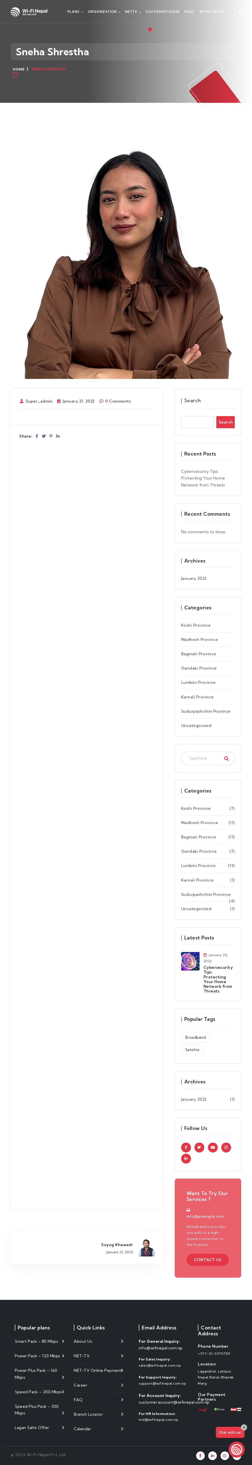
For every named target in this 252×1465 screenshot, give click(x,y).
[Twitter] (44, 436)
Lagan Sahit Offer (32, 1427)
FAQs (189, 12)
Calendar (82, 1428)
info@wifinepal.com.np (161, 1347)
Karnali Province (197, 696)
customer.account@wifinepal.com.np (174, 1402)
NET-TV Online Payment (98, 1370)
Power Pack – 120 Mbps (37, 1355)
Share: (25, 436)
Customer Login (162, 12)
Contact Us (207, 1259)
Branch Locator (88, 1414)
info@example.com (205, 1216)
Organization (102, 12)
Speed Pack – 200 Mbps (38, 1391)
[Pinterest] (51, 436)
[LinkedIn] (58, 436)
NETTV (131, 12)
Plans (73, 12)
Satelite (192, 1049)
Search (192, 400)
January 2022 (194, 578)
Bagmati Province (198, 653)
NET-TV (82, 1355)
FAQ (78, 1399)
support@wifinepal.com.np (162, 1383)
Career (80, 1385)
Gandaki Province (199, 668)
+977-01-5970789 (214, 1353)
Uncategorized (196, 725)
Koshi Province (196, 625)
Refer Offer (212, 12)
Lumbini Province (198, 682)
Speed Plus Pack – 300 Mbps (37, 1409)
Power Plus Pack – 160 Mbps (36, 1373)
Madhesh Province (199, 639)
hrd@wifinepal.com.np (158, 1419)
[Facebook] (37, 436)
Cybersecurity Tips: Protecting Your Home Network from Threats (203, 478)
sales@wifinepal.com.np (160, 1365)
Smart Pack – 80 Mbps (36, 1341)
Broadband (195, 1037)
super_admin (39, 401)
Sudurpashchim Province (206, 711)
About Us (83, 1341)
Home (18, 69)
